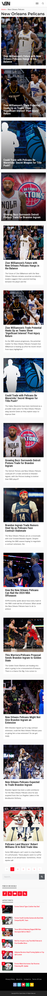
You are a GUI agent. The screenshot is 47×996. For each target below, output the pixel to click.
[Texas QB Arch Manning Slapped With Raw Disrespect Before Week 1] (7, 932)
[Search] (43, 3)
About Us (19, 979)
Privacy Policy (10, 979)
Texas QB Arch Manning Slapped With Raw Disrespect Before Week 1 (27, 930)
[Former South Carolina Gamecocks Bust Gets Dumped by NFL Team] (7, 921)
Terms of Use (37, 979)
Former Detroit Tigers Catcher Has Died (26, 907)
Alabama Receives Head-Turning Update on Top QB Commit (29, 953)
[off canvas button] (37, 3)
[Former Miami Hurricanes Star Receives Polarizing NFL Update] (7, 967)
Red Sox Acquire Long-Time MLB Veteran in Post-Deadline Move (28, 942)
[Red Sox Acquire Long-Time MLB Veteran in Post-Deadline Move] (7, 944)
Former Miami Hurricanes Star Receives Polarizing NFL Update (26, 965)
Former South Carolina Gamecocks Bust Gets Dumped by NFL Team (28, 919)
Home (3, 9)
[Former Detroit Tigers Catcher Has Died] (7, 909)
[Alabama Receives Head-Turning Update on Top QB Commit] (7, 955)
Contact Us (27, 979)
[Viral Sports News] (6, 3)
